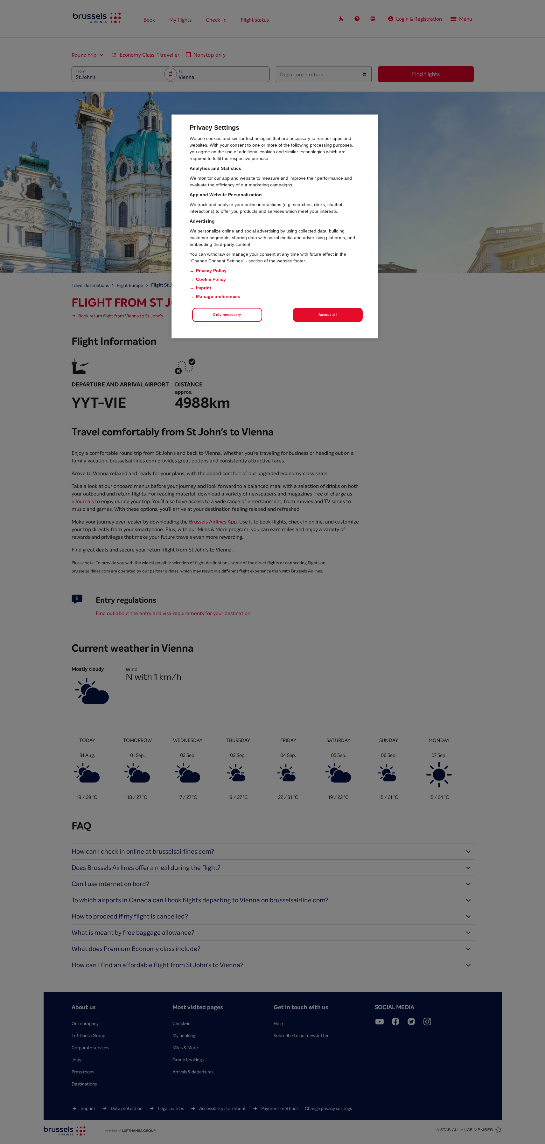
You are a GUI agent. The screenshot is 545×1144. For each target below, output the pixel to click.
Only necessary (227, 314)
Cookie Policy (211, 279)
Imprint (203, 287)
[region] (274, 226)
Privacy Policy (211, 270)
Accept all (327, 314)
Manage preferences (218, 296)
